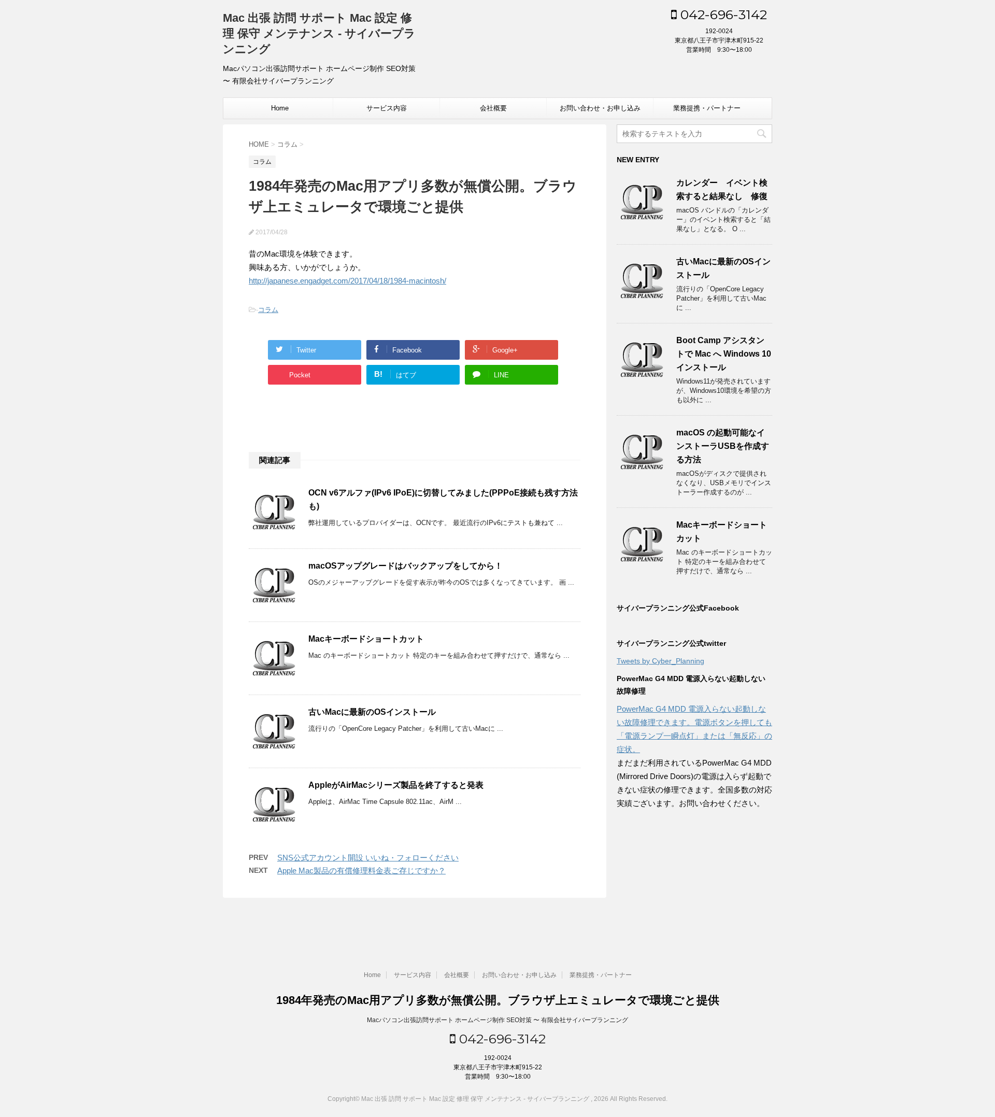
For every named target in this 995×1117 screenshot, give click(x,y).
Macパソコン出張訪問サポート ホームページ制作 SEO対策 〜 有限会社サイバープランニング (497, 1020)
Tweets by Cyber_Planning (660, 661)
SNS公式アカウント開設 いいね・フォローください (368, 857)
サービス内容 (386, 108)
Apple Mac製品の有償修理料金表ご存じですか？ (361, 870)
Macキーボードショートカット (366, 638)
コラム (268, 310)
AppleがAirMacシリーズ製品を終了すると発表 (396, 785)
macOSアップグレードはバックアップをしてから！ (405, 565)
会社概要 (493, 108)
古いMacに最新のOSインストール (372, 712)
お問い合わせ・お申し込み (600, 108)
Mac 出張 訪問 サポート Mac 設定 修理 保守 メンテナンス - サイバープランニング (319, 33)
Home (280, 108)
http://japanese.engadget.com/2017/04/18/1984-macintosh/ (347, 280)
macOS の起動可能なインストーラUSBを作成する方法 (722, 446)
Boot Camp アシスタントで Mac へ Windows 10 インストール (723, 354)
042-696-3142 (722, 14)
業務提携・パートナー (707, 108)
